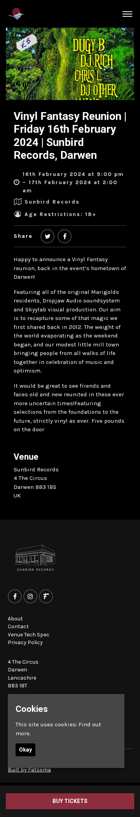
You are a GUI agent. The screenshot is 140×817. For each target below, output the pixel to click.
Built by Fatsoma (29, 769)
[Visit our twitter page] (47, 237)
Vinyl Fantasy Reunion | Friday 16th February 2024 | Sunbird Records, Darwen (70, 136)
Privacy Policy (25, 642)
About (15, 618)
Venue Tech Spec (28, 634)
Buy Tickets (70, 801)
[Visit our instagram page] (30, 596)
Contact (18, 626)
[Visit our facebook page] (65, 237)
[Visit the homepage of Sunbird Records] (16, 14)
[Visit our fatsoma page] (46, 596)
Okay (25, 750)
